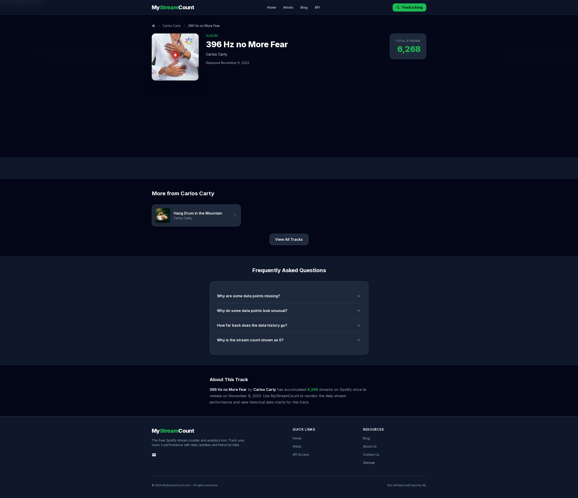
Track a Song (412, 7)
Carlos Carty (172, 26)
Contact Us (371, 454)
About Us (370, 446)
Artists (288, 7)
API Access (301, 454)
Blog (304, 7)
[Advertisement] (289, 123)
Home (271, 7)
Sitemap (369, 463)
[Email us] (154, 455)
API (317, 7)
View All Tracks (289, 239)
